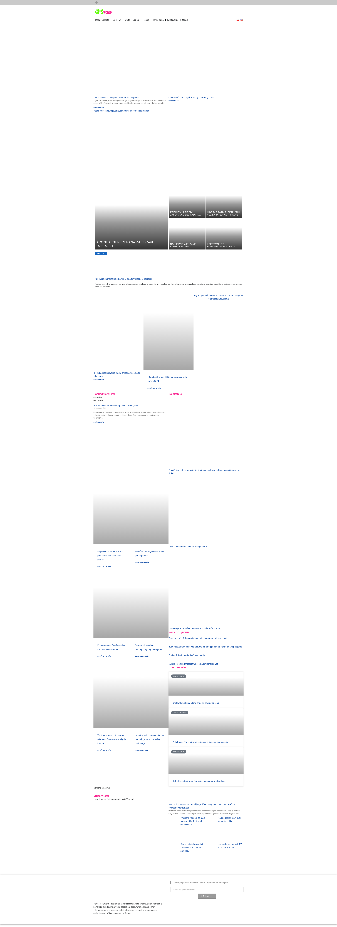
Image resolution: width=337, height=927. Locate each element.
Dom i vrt (117, 20)
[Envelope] (96, 2)
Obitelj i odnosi (132, 20)
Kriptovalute (173, 20)
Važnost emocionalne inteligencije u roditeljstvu (115, 405)
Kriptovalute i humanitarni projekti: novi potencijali (195, 703)
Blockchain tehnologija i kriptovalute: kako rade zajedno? (191, 847)
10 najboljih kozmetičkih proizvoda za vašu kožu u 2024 (194, 628)
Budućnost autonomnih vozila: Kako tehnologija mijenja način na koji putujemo (205, 647)
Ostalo (185, 20)
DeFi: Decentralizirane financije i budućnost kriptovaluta (198, 781)
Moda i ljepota (102, 20)
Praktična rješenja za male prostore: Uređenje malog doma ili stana (192, 821)
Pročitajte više (98, 108)
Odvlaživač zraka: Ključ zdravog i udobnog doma (191, 97)
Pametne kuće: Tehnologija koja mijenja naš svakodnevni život (197, 638)
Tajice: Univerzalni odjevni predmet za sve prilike (116, 97)
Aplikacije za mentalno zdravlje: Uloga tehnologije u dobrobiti (123, 279)
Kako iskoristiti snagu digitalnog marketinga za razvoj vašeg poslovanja (150, 739)
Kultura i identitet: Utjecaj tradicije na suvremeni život (193, 664)
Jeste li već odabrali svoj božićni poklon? (187, 547)
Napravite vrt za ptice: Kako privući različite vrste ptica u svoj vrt (110, 555)
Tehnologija (158, 20)
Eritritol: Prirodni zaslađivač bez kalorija (186, 655)
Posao (146, 20)
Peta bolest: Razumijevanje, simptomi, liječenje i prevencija (121, 111)
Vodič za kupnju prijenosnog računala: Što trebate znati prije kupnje (111, 739)
